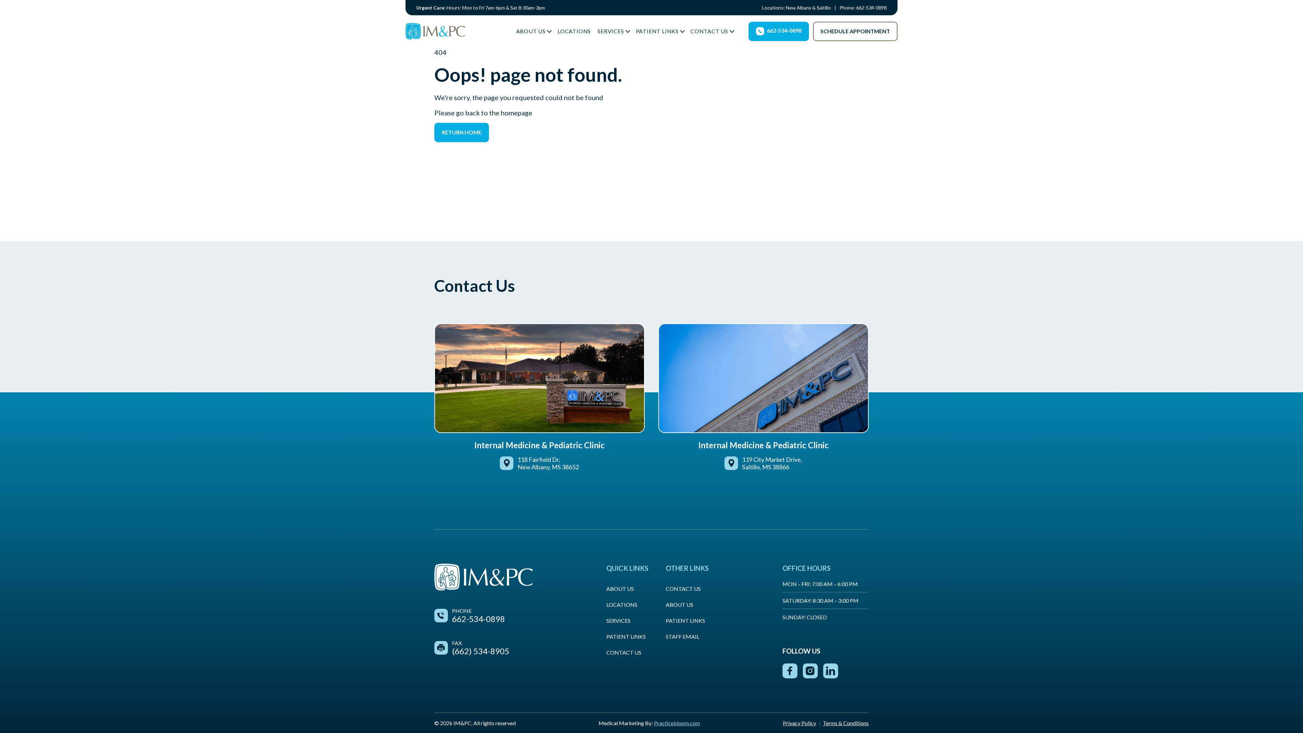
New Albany (798, 8)
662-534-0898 (871, 8)
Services (611, 31)
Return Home (461, 132)
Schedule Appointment (855, 31)
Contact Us (709, 31)
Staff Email (682, 636)
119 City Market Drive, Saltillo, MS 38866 (772, 463)
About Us (531, 31)
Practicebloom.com (677, 723)
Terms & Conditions (846, 723)
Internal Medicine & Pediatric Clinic (539, 445)
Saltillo (824, 8)
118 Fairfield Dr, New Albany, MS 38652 (548, 463)
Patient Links (657, 31)
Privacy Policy (799, 723)
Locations (574, 31)
